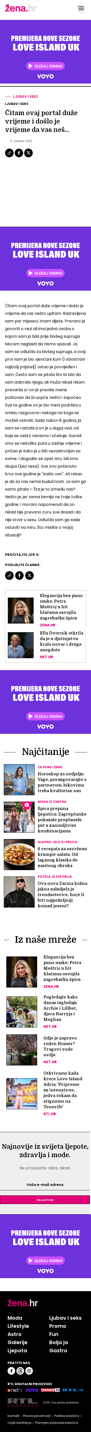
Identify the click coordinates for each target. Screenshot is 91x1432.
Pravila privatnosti (37, 1415)
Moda (15, 1317)
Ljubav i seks (25, 96)
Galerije (18, 1342)
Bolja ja (58, 1342)
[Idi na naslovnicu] (21, 11)
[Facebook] (19, 156)
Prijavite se (45, 1199)
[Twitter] (28, 156)
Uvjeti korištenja (19, 1422)
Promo (57, 1326)
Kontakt (13, 1415)
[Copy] (9, 156)
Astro (14, 1334)
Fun (53, 1334)
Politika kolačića (66, 1415)
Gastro (58, 1350)
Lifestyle (18, 1326)
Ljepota (17, 1350)
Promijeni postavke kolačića (56, 1422)
